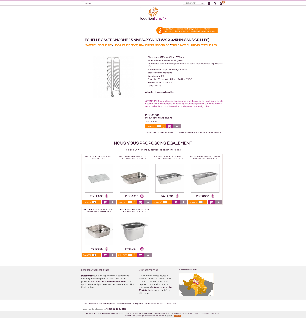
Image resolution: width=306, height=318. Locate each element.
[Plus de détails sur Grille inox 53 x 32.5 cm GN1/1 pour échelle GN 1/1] (99, 192)
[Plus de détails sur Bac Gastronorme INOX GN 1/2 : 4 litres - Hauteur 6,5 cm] (99, 245)
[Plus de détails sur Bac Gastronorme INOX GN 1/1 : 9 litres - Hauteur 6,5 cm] (134, 192)
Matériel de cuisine (98, 45)
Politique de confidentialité (144, 303)
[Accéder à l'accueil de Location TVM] (153, 19)
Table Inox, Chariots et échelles (194, 45)
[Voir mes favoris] (214, 4)
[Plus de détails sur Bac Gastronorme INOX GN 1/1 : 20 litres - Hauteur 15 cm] (205, 192)
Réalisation (161, 303)
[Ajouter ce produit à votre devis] (169, 128)
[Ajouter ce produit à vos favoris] (177, 128)
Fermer (177, 316)
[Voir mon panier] (221, 4)
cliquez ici (168, 316)
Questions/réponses (106, 303)
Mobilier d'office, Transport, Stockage (141, 45)
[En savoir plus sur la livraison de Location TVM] (196, 295)
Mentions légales (124, 303)
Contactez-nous (90, 303)
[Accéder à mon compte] (209, 4)
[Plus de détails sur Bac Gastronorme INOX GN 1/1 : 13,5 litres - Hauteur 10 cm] (169, 192)
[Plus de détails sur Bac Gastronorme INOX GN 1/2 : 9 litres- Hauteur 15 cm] (134, 245)
